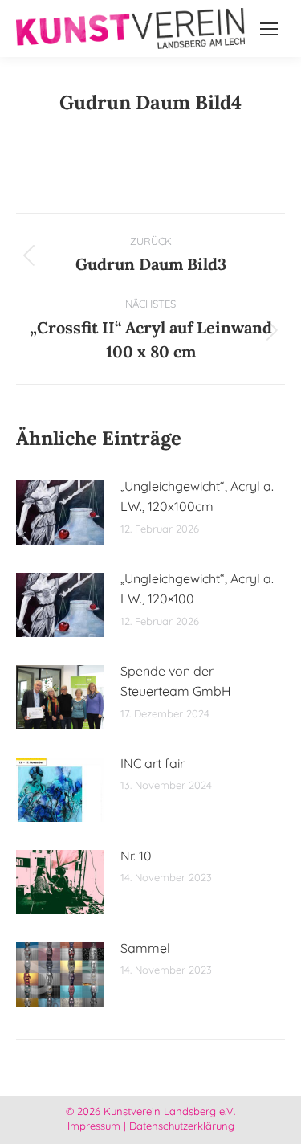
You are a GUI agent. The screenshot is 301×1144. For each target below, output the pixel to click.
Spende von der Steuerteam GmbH (175, 681)
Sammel (145, 948)
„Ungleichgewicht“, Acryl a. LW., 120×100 (197, 588)
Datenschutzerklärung (181, 1125)
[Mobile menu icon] (269, 29)
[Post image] (60, 512)
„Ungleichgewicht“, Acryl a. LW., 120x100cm (197, 496)
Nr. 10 (136, 856)
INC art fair (152, 763)
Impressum (93, 1125)
